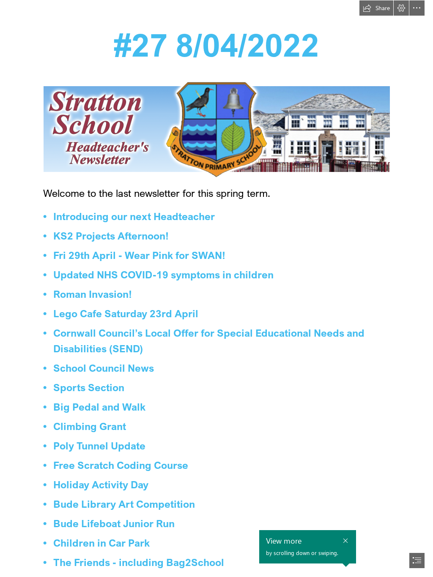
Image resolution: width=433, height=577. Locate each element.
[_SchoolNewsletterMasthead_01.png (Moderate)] (216, 128)
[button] (376, 8)
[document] (216, 288)
